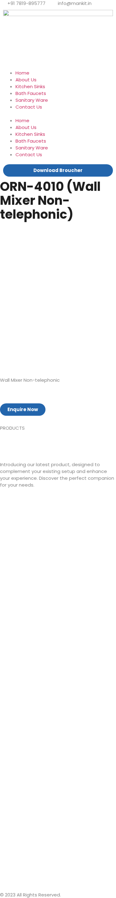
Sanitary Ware (31, 100)
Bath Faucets (30, 93)
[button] (58, 113)
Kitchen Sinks (30, 86)
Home (22, 73)
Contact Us (28, 107)
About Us (26, 79)
